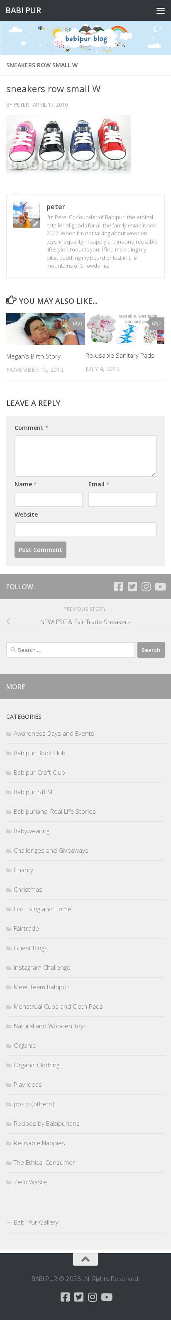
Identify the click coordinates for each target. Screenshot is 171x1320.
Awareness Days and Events (54, 733)
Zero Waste (30, 1182)
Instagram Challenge (42, 967)
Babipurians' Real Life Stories (55, 811)
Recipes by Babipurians (47, 1123)
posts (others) (34, 1104)
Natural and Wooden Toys (50, 1026)
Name (26, 484)
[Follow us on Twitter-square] (132, 586)
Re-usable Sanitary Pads (120, 355)
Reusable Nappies (39, 1143)
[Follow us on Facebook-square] (118, 586)
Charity (23, 870)
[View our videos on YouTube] (159, 586)
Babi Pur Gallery (36, 1222)
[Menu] (160, 10)
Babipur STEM (33, 792)
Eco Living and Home (42, 909)
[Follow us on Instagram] (146, 586)
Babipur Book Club (40, 753)
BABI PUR (23, 10)
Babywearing (31, 831)
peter (21, 104)
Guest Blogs (31, 948)
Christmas (28, 889)
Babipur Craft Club (39, 772)
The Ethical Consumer (44, 1162)
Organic (24, 1045)
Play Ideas (28, 1084)
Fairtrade (26, 928)
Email (99, 484)
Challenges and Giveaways (51, 850)
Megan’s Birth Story (33, 356)
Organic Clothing (36, 1065)
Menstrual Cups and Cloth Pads (58, 1006)
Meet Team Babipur (41, 987)
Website (26, 514)
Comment (32, 428)
